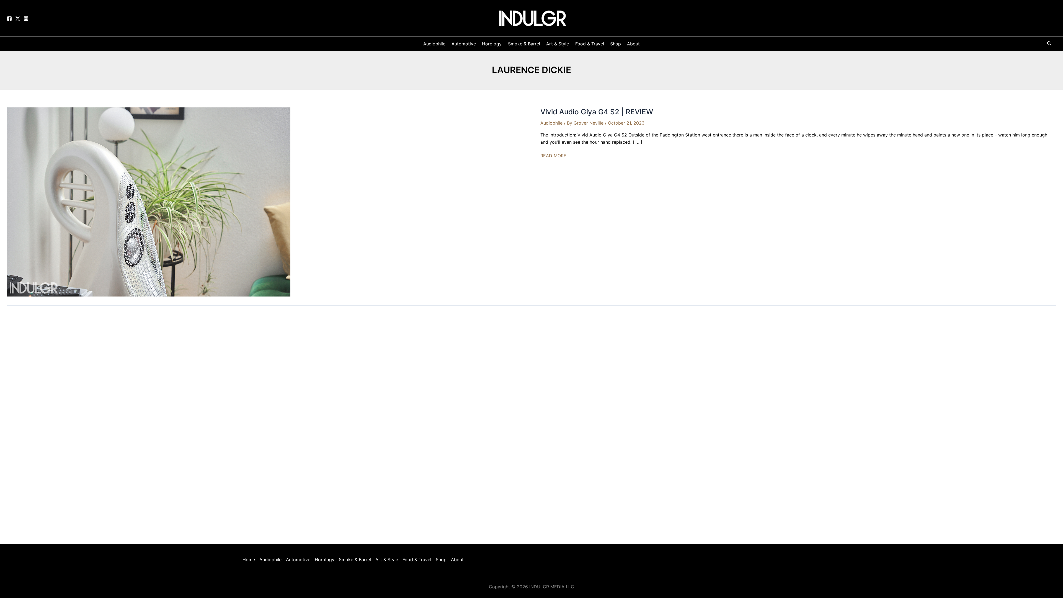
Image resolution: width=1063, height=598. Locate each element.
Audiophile (551, 123)
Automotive (298, 559)
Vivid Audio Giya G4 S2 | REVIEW (596, 111)
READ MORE (553, 156)
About (457, 559)
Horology (324, 559)
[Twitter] (17, 18)
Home (248, 559)
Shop (441, 559)
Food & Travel (417, 559)
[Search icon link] (1049, 44)
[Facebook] (9, 18)
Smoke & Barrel (355, 559)
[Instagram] (26, 18)
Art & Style (386, 559)
